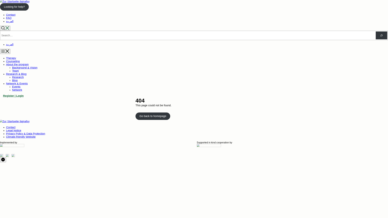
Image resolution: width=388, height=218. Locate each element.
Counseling (13, 61)
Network (17, 89)
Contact (10, 14)
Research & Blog (16, 74)
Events (16, 86)
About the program (17, 64)
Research (18, 77)
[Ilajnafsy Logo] (15, 1)
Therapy (11, 58)
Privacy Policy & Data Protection (25, 133)
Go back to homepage (152, 116)
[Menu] (5, 51)
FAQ (9, 18)
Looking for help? (14, 6)
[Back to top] (3, 159)
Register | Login (13, 95)
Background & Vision (24, 67)
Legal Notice (13, 130)
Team (15, 70)
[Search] (5, 28)
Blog (15, 80)
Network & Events (17, 83)
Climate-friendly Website (21, 136)
